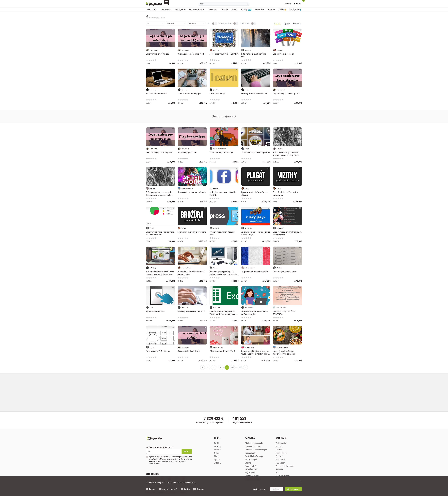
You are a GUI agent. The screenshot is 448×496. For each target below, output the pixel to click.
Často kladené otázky (254, 456)
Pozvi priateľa (250, 466)
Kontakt (279, 446)
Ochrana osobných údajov (256, 449)
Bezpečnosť (250, 453)
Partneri (279, 449)
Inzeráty (217, 446)
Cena (148, 24)
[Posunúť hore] (202, 367)
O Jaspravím (281, 443)
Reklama (279, 469)
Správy (217, 459)
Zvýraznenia (250, 472)
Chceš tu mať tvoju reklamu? (224, 116)
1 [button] (213, 367)
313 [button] (232, 367)
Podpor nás (280, 459)
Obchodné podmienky (254, 443)
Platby (216, 456)
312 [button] (227, 367)
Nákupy (217, 453)
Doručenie (170, 24)
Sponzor (279, 456)
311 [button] (221, 367)
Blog (278, 472)
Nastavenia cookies (253, 446)
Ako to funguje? (251, 459)
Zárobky (217, 463)
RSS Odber (280, 463)
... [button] (217, 367)
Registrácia (297, 4)
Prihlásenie (287, 4)
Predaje (217, 449)
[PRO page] (166, 2)
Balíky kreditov (251, 469)
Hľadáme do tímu (283, 476)
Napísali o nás (281, 453)
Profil (216, 443)
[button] (208, 367)
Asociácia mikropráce (285, 466)
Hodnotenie (192, 24)
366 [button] (240, 367)
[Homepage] (154, 3)
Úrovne (248, 463)
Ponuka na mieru (252, 476)
